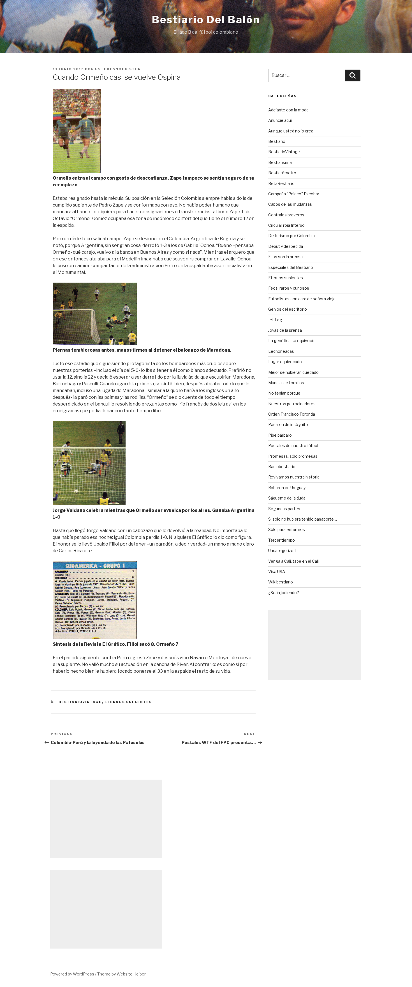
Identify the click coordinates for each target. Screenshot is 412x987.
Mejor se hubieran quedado (293, 372)
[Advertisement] (314, 645)
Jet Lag (275, 319)
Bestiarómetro (282, 172)
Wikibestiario (280, 582)
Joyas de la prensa (285, 330)
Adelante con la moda (288, 109)
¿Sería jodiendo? (283, 592)
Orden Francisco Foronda (291, 414)
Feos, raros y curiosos (288, 288)
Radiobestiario (281, 466)
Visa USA (276, 571)
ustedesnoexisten (118, 69)
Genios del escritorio (287, 309)
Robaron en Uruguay (286, 487)
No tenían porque (284, 393)
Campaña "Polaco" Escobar (293, 193)
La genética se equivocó (291, 340)
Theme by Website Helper (121, 974)
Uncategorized (282, 550)
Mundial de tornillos (286, 382)
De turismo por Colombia (291, 235)
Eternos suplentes (128, 702)
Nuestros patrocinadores (292, 403)
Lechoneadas (281, 351)
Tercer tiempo (281, 540)
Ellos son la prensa (285, 256)
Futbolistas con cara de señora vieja (301, 298)
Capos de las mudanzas (290, 204)
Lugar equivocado (285, 361)
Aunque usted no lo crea (290, 131)
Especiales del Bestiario (290, 267)
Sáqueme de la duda (286, 498)
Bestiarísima (280, 162)
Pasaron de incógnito (288, 424)
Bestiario (276, 141)
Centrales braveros (286, 214)
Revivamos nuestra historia (294, 477)
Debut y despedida (285, 246)
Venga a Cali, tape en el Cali (293, 561)
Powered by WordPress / (73, 974)
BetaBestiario (281, 183)
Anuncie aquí (280, 120)
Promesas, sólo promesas (293, 456)
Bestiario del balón (206, 19)
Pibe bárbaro (280, 435)
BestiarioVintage (80, 702)
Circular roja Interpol (286, 225)
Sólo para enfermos (286, 529)
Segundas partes (284, 508)
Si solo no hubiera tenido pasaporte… (302, 519)
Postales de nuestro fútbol (293, 445)
